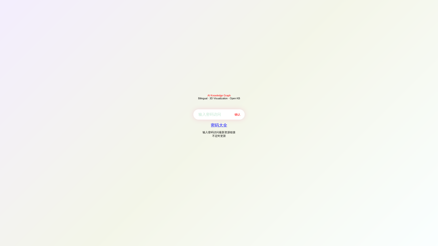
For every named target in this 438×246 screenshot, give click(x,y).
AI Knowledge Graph (219, 95)
